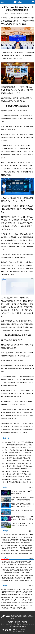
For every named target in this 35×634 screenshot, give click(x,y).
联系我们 (17, 622)
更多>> (31, 487)
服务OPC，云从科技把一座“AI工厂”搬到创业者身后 (18, 442)
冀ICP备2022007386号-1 (8, 624)
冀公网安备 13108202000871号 (25, 624)
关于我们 (10, 622)
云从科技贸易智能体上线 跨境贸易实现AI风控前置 (18, 458)
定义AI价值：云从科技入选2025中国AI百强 (16, 471)
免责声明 (24, 622)
